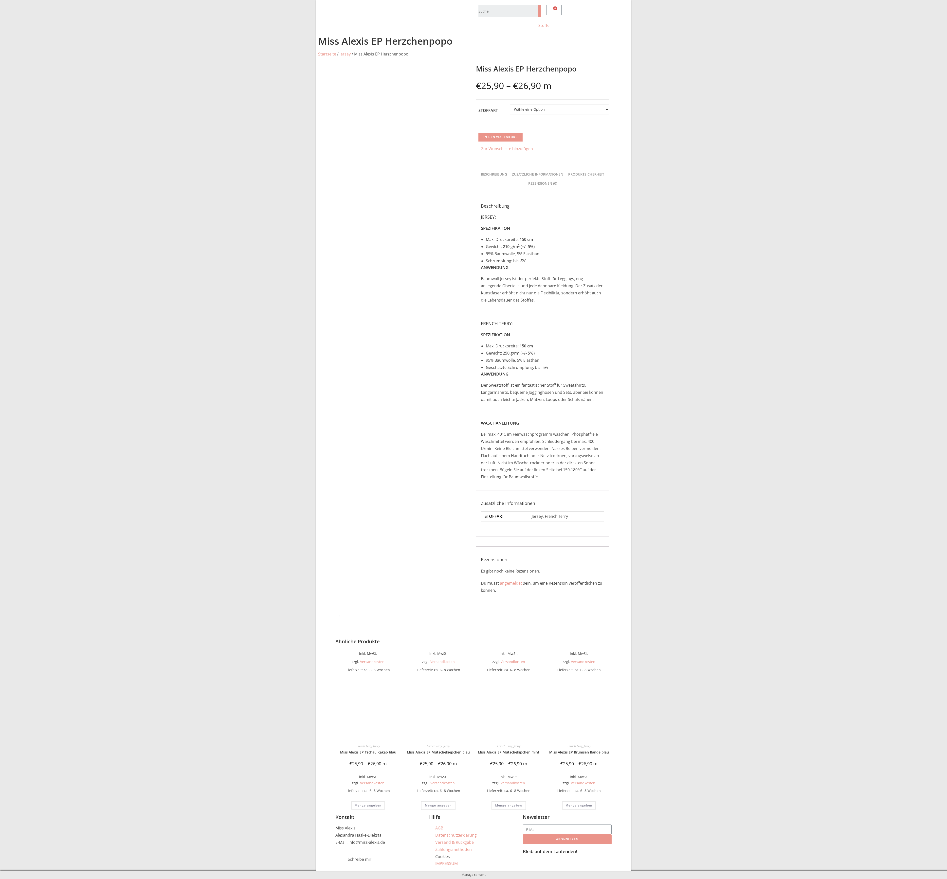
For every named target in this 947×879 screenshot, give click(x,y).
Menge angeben (368, 805)
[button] (504, 148)
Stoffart (488, 110)
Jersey (345, 54)
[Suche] (539, 11)
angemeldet (511, 583)
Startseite (327, 54)
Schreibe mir (359, 859)
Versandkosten (372, 661)
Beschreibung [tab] (494, 174)
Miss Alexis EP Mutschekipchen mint (508, 752)
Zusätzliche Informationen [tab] (537, 174)
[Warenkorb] (554, 10)
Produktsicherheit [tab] (586, 174)
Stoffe (543, 25)
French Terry (364, 746)
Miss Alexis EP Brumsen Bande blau (579, 752)
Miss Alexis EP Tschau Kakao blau (368, 752)
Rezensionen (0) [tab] (542, 183)
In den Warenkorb (500, 137)
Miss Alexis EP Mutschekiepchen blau (438, 752)
